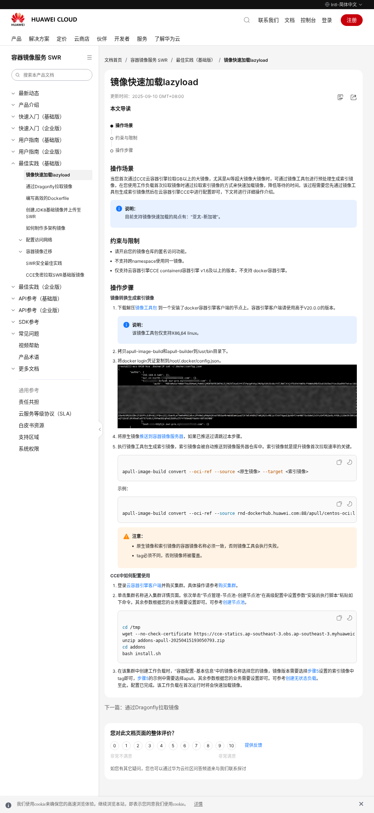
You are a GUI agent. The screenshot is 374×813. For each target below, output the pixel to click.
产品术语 (29, 357)
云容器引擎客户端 (143, 585)
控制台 (308, 20)
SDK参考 (29, 322)
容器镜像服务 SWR (149, 60)
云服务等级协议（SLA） (47, 413)
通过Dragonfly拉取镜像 (49, 186)
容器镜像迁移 (39, 251)
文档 (290, 20)
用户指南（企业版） (42, 151)
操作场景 (124, 125)
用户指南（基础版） (42, 140)
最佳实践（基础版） (42, 163)
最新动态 (29, 93)
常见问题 (29, 333)
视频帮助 (29, 345)
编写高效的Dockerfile (47, 198)
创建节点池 (234, 602)
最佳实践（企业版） (42, 287)
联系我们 (268, 20)
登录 (327, 20)
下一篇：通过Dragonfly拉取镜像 (141, 707)
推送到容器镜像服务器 (161, 436)
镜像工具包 (146, 308)
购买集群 (227, 585)
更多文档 (29, 368)
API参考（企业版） (40, 310)
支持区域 (29, 437)
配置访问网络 (39, 240)
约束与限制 (126, 138)
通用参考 (29, 390)
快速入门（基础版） (42, 116)
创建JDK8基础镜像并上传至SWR (53, 213)
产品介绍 (29, 105)
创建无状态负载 (301, 678)
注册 (352, 20)
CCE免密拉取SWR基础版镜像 (55, 275)
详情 (198, 804)
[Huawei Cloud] (44, 19)
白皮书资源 (31, 425)
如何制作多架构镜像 (45, 228)
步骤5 (313, 671)
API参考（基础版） (40, 298)
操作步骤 (124, 150)
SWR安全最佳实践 (44, 263)
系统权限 (29, 448)
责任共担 (29, 402)
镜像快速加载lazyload (48, 175)
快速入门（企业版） (42, 128)
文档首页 (113, 60)
